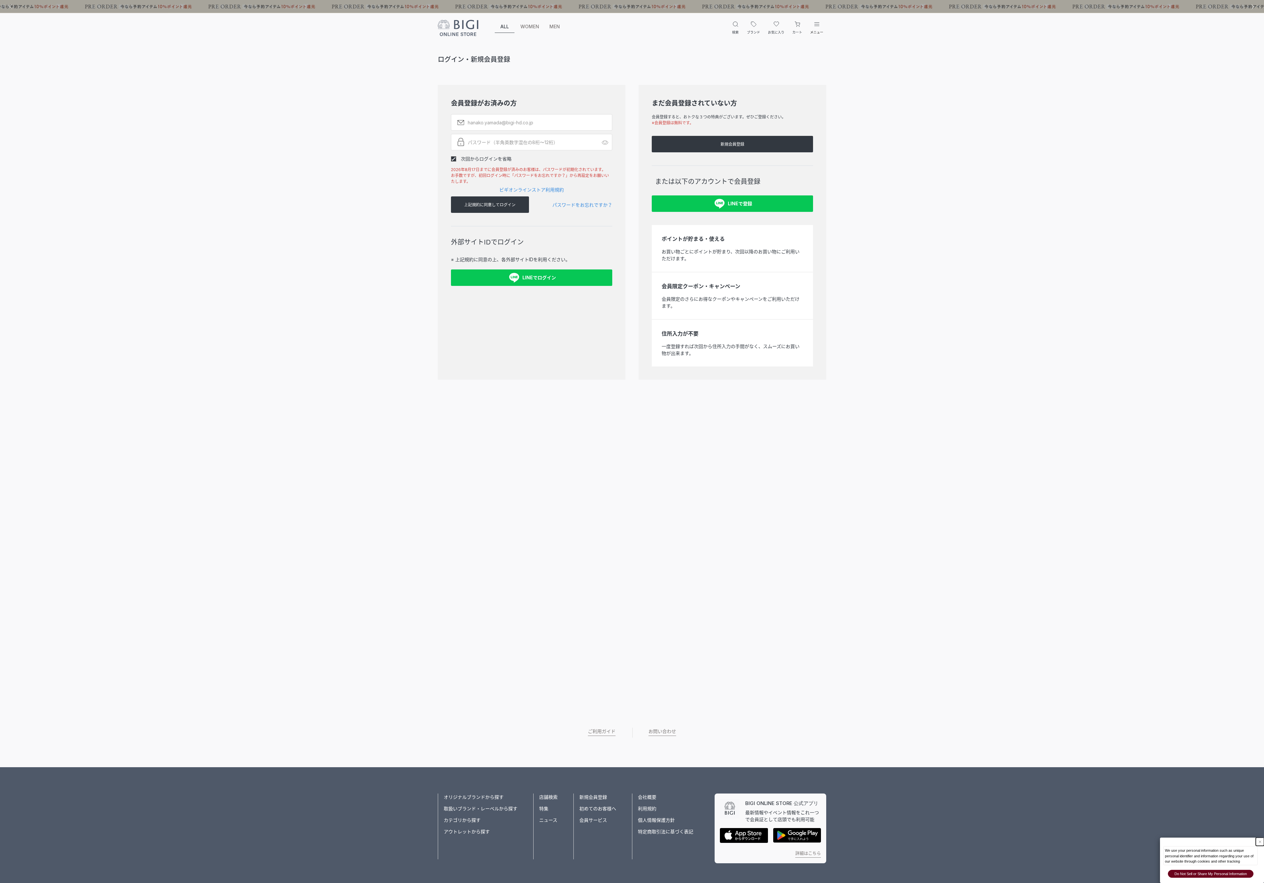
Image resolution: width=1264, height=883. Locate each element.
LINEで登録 (740, 203)
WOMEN (529, 26)
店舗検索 (548, 797)
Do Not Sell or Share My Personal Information (1210, 874)
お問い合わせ (662, 731)
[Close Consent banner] (1260, 842)
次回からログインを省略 (486, 159)
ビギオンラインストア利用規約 (531, 189)
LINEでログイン (539, 277)
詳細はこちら (808, 853)
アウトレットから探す (467, 831)
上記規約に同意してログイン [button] (489, 204)
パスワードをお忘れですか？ (582, 205)
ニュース (548, 820)
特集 (543, 808)
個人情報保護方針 (656, 820)
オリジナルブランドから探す (474, 797)
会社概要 (647, 797)
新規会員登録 (732, 144)
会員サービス (593, 820)
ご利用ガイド (602, 731)
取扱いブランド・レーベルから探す (480, 808)
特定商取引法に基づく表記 (665, 831)
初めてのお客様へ (597, 808)
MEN (554, 26)
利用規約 (647, 808)
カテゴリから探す (462, 820)
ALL (504, 26)
